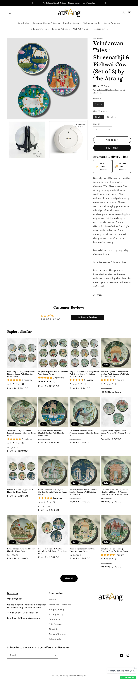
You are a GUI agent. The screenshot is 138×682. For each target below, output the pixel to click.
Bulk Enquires (56, 624)
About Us (53, 629)
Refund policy (56, 639)
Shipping (109, 90)
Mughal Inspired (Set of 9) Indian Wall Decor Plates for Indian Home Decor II (84, 374)
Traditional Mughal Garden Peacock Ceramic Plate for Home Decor (21, 433)
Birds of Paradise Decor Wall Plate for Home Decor (82, 550)
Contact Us (54, 619)
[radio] (98, 104)
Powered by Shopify (77, 676)
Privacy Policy (56, 614)
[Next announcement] (106, 3)
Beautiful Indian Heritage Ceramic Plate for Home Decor (114, 550)
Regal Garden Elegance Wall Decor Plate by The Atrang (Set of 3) (116, 433)
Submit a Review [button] (87, 317)
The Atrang (63, 676)
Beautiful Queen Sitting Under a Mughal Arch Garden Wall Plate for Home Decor (115, 374)
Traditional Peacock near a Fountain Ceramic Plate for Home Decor (84, 433)
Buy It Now (112, 147)
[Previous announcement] (32, 3)
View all (69, 578)
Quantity (97, 124)
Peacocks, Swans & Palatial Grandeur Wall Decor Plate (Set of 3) (52, 551)
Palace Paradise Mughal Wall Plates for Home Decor (20, 491)
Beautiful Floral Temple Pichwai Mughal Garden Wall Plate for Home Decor (84, 492)
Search (52, 599)
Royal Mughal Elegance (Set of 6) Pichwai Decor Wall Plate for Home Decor (21, 374)
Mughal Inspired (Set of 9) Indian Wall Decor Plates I (53, 373)
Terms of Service (57, 634)
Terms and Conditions (60, 604)
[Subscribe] (55, 655)
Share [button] (99, 295)
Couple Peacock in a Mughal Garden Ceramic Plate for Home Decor (52, 492)
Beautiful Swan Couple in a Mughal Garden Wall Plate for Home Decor (51, 433)
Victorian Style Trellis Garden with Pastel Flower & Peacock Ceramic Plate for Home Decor (114, 492)
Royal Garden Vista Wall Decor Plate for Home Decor (21, 550)
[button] (10, 13)
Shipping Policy (56, 609)
